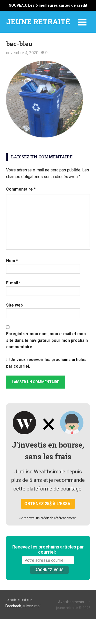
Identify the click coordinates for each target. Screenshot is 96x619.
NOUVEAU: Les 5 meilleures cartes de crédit (48, 5)
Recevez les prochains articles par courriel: (48, 549)
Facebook (13, 606)
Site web (14, 305)
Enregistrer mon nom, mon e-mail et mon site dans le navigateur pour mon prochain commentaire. (47, 340)
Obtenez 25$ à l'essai (48, 503)
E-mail (13, 283)
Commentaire (21, 189)
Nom (12, 260)
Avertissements (71, 602)
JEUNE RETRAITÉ (38, 21)
